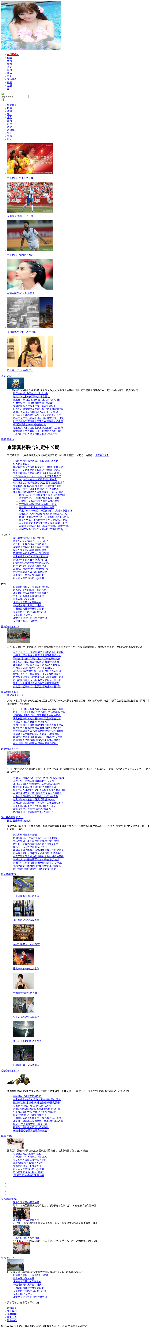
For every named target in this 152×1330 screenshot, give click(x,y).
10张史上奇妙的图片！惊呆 (27, 1041)
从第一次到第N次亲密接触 (27, 602)
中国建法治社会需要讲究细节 (28, 608)
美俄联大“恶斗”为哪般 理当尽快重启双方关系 (43, 513)
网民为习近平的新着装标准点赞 (29, 550)
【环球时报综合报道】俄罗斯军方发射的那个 (37, 715)
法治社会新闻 (8, 817)
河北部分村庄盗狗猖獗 (25, 834)
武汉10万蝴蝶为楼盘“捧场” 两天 (30, 544)
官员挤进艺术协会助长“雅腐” (28, 1172)
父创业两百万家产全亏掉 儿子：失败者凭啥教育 (38, 802)
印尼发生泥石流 (15, 695)
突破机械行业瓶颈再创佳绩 (27, 1096)
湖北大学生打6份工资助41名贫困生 (31, 396)
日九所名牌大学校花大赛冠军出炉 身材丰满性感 (38, 409)
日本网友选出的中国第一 (20, 370)
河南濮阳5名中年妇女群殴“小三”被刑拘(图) (35, 838)
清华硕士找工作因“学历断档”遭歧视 (32, 809)
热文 (3, 376)
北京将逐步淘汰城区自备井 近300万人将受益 (36, 665)
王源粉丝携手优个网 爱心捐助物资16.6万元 (35, 461)
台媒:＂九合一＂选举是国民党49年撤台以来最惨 (38, 652)
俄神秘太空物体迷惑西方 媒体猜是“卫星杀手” (37, 728)
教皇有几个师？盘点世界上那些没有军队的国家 (38, 427)
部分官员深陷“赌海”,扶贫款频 (28, 578)
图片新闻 (6, 874)
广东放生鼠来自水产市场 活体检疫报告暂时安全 (38, 677)
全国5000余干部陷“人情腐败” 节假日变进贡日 (43, 529)
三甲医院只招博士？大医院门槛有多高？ (34, 806)
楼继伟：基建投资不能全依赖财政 (31, 1127)
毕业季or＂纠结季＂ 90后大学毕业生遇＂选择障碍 (39, 790)
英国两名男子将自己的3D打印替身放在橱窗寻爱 (38, 725)
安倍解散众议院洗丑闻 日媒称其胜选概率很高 (37, 485)
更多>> (10, 376)
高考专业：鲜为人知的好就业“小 (30, 575)
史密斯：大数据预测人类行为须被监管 (39, 501)
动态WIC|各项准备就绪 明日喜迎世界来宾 (35, 479)
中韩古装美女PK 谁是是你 (21, 293)
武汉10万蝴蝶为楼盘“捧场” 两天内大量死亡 (35, 844)
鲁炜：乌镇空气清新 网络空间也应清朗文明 (42, 495)
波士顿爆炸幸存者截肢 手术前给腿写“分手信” (37, 431)
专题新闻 (6, 1199)
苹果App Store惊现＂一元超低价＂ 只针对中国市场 (45, 510)
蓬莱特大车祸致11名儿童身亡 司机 (31, 547)
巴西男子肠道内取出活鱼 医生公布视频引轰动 (37, 415)
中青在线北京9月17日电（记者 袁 (30, 556)
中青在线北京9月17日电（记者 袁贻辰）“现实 (37, 1099)
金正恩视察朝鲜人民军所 (26, 1017)
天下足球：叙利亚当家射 (20, 255)
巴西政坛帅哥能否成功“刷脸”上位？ (38, 504)
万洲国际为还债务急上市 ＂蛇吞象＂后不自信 (37, 1118)
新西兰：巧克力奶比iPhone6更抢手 (31, 721)
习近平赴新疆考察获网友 (26, 1237)
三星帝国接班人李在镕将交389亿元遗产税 (35, 434)
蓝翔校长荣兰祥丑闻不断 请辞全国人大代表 (36, 489)
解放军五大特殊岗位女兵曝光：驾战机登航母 (37, 470)
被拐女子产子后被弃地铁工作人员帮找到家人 (37, 674)
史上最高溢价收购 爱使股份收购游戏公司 (34, 1112)
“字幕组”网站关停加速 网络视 (28, 1175)
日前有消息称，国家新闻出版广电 (31, 587)
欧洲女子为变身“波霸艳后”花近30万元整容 (35, 412)
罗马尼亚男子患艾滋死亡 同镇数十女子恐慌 (36, 841)
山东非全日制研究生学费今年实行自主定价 (35, 796)
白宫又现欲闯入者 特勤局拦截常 (30, 572)
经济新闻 (6, 1070)
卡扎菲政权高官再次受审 (26, 920)
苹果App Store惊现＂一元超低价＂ (31, 541)
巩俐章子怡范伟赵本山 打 (26, 992)
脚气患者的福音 (21, 464)
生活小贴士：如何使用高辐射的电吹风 (33, 403)
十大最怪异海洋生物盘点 (26, 896)
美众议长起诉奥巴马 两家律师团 (30, 559)
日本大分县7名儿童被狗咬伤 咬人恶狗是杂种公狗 (39, 712)
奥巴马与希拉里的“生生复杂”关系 (36, 507)
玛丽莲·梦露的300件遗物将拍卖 (29, 424)
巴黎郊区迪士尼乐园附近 (26, 1065)
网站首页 (12, 1308)
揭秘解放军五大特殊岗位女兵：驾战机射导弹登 (38, 467)
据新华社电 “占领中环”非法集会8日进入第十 (36, 1102)
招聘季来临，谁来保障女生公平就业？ (33, 812)
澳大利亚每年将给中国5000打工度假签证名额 (37, 718)
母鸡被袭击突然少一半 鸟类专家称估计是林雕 (37, 680)
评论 (3, 1257)
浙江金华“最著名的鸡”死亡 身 (28, 538)
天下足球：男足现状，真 (20, 178)
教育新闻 (6, 749)
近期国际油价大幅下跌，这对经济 (31, 553)
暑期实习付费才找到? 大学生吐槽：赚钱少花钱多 (39, 778)
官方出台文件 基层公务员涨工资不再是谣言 (36, 683)
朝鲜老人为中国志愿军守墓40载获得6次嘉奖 (36, 734)
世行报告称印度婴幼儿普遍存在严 (31, 566)
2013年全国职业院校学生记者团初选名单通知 (37, 784)
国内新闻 (6, 626)
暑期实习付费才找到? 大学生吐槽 (30, 569)
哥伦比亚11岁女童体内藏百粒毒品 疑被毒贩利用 (38, 709)
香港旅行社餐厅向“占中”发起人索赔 (32, 1105)
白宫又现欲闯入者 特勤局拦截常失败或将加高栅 (38, 731)
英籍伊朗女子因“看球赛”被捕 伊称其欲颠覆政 (37, 740)
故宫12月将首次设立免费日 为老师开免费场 (36, 661)
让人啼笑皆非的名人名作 (26, 968)
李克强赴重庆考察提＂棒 (26, 1220)
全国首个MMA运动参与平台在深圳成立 (34, 668)
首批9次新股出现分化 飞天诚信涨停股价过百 (36, 1109)
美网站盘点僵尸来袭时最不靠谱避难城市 (34, 406)
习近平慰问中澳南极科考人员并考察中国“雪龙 (37, 473)
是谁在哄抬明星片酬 (23, 599)
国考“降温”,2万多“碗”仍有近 (28, 1163)
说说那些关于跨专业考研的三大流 (31, 562)
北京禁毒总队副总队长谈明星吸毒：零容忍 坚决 (38, 492)
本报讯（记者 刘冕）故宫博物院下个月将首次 (37, 655)
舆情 (3, 1136)
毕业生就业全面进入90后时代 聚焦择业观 (34, 787)
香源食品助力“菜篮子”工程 (27, 1153)
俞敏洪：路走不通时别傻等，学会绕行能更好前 (38, 1121)
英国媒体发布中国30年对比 (21, 332)
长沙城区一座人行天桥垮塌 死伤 (30, 1157)
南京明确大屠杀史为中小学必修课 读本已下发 (43, 523)
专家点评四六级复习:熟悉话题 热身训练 (34, 799)
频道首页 (12, 105)
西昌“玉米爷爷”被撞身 (19, 820)
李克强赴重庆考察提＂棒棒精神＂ (31, 593)
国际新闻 (6, 692)
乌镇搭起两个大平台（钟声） (28, 605)
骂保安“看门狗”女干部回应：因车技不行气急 (36, 658)
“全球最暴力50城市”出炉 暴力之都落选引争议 (37, 476)
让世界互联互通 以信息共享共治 (30, 618)
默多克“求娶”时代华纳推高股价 (29, 1115)
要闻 (3, 439)
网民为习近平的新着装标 (26, 1202)
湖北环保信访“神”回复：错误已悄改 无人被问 (37, 671)
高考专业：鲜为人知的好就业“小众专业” (34, 781)
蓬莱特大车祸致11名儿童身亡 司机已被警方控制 (44, 526)
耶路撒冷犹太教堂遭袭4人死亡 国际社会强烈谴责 (39, 482)
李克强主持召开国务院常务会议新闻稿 (39, 498)
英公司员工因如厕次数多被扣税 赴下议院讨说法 (38, 418)
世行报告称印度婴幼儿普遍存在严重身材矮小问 (38, 421)
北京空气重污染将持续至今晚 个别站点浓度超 (43, 520)
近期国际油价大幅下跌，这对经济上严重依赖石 (44, 517)
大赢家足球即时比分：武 (20, 216)
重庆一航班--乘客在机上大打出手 (30, 393)
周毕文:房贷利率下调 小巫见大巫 (30, 1124)
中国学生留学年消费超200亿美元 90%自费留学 (37, 793)
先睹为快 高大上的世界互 (26, 944)
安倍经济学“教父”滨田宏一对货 (29, 611)
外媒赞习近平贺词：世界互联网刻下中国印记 (37, 686)
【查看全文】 (102, 455)
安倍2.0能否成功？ (23, 615)
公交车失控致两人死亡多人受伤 (29, 1160)
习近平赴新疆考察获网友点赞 (28, 596)
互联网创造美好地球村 (25, 621)
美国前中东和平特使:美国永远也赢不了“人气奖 (37, 737)
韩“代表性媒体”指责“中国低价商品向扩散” (35, 743)
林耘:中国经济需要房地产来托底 (30, 1130)
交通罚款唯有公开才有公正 (27, 1166)
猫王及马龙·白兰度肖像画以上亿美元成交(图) (36, 399)
